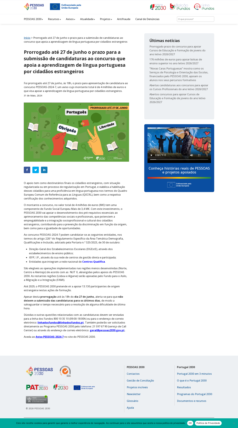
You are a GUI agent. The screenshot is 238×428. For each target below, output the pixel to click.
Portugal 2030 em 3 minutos (194, 374)
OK (190, 423)
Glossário (132, 401)
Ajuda (130, 407)
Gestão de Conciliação (140, 380)
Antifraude (123, 19)
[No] (234, 423)
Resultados (184, 387)
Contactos (133, 374)
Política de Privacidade (208, 423)
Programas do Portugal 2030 (194, 394)
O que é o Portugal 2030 (192, 380)
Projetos (105, 19)
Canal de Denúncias (147, 19)
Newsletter (134, 394)
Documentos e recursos (191, 401)
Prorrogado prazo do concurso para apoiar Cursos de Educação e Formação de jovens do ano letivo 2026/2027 (177, 50)
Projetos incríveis (137, 387)
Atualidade (86, 19)
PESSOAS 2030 (32, 19)
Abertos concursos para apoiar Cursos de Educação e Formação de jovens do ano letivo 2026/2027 (177, 98)
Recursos (53, 19)
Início (27, 38)
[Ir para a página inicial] (37, 9)
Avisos (70, 19)
